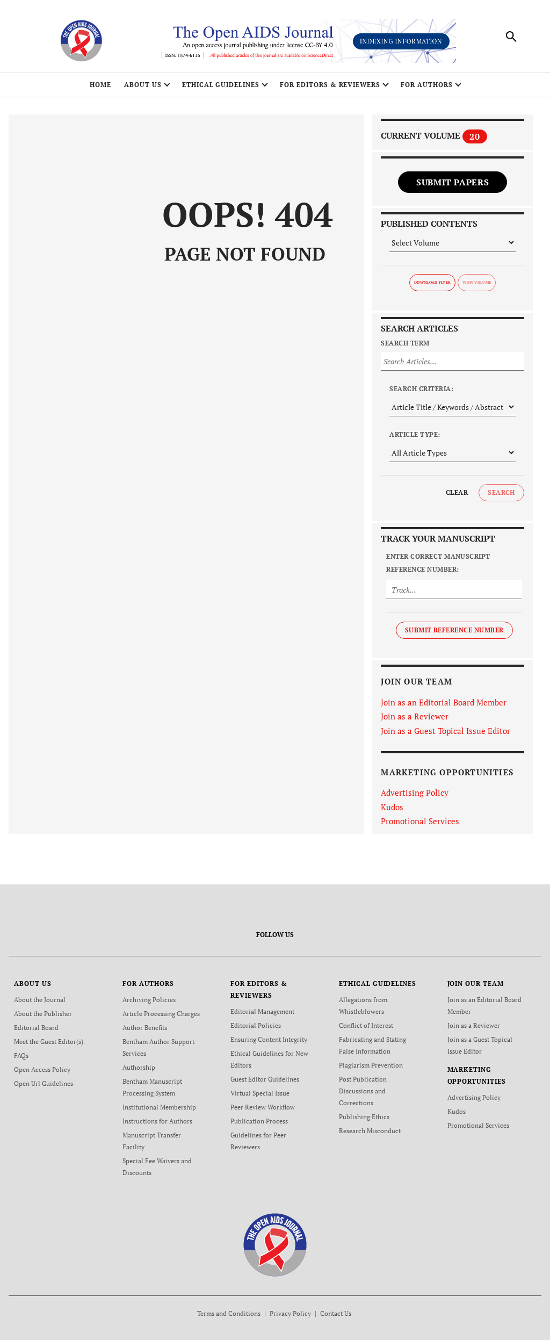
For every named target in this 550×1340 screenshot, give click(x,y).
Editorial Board (36, 1028)
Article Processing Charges (161, 1014)
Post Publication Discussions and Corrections (363, 1091)
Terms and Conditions (228, 1313)
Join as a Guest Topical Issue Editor (445, 730)
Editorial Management (262, 1011)
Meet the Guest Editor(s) (48, 1042)
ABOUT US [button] (143, 85)
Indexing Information (401, 41)
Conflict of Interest (366, 1025)
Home (100, 85)
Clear (457, 492)
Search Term (405, 343)
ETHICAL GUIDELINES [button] (220, 85)
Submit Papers (452, 182)
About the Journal (40, 1000)
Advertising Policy (414, 792)
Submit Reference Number (454, 630)
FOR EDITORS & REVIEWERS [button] (330, 85)
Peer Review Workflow (262, 1107)
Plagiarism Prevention (371, 1065)
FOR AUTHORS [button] (427, 85)
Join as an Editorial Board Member (443, 702)
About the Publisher (43, 1014)
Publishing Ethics (364, 1117)
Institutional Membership (159, 1107)
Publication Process (259, 1121)
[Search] (511, 36)
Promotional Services (420, 821)
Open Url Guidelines (43, 1083)
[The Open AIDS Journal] (275, 1244)
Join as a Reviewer (414, 716)
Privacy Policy (290, 1313)
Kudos (392, 807)
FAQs (21, 1055)
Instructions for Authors (157, 1121)
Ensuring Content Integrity (268, 1039)
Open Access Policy (42, 1069)
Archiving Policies (149, 1000)
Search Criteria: (421, 389)
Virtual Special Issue (260, 1093)
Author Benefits (144, 1028)
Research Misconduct (370, 1131)
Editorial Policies (255, 1025)
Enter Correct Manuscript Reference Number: (438, 562)
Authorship (138, 1067)
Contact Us (335, 1313)
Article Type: (414, 434)
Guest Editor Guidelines (264, 1079)
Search (501, 492)
